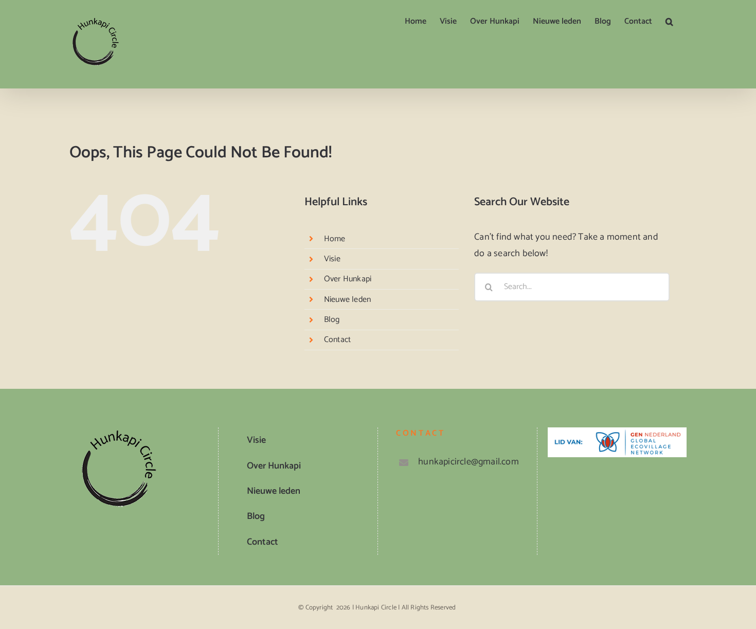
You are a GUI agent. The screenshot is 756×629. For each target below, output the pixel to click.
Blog (332, 320)
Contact (337, 340)
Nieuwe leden (347, 300)
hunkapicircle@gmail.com (468, 462)
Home (335, 239)
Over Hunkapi (347, 279)
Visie (332, 259)
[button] (669, 21)
